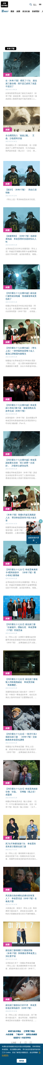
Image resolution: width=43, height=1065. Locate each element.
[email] (31, 1042)
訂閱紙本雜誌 (4, 4)
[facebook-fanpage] (20, 1042)
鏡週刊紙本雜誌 (14, 1031)
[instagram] (25, 1042)
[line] (13, 1042)
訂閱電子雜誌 (29, 1031)
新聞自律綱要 (31, 1034)
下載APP (19, 1034)
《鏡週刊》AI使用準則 (21, 1037)
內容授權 (9, 1034)
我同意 (21, 1061)
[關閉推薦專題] (41, 521)
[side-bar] (40, 4)
